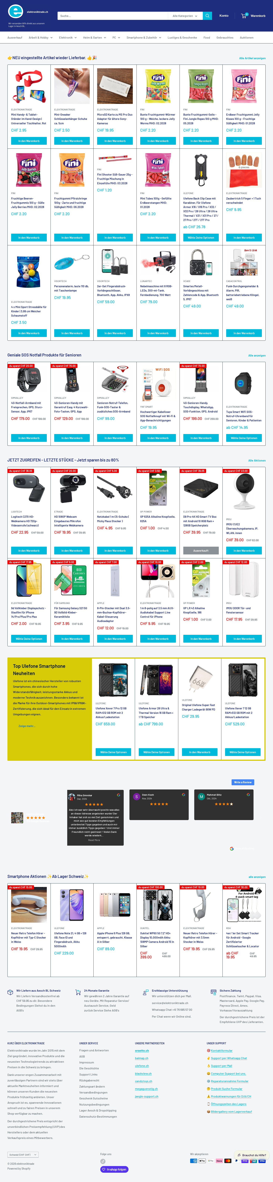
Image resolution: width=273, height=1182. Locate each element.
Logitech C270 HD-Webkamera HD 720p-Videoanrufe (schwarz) (25, 521)
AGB (82, 1056)
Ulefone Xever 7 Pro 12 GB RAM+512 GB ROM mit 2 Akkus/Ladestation (111, 713)
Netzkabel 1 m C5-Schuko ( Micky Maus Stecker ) (113, 519)
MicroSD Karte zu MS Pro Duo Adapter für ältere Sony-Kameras (114, 119)
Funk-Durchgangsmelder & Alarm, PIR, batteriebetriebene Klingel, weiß (242, 292)
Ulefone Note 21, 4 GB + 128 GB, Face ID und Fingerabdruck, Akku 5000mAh (70, 939)
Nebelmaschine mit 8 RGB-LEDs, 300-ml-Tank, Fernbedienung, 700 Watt (156, 290)
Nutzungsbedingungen (94, 1104)
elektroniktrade (21, 109)
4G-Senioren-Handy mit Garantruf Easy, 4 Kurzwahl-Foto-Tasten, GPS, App (71, 407)
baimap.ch (141, 1058)
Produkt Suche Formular (226, 1088)
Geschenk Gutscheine (93, 1098)
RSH (228, 927)
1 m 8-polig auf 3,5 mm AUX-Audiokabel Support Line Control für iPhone (157, 612)
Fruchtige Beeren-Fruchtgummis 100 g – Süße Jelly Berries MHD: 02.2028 (27, 203)
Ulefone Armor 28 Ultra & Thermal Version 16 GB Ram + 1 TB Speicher (156, 713)
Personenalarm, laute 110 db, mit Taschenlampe (71, 288)
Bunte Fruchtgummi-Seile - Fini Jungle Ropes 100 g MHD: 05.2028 (201, 119)
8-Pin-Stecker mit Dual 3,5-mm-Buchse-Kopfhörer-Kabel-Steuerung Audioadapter (113, 614)
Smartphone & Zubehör (142, 37)
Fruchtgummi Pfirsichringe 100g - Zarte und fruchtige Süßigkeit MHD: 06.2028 (70, 203)
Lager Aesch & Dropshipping (97, 1110)
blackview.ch (143, 1073)
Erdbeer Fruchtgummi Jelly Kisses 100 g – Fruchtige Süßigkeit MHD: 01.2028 (242, 119)
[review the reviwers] (90, 795)
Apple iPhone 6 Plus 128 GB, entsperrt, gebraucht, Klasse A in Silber (114, 937)
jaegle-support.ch (146, 1096)
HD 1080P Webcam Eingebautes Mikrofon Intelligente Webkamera (68, 521)
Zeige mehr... (27, 726)
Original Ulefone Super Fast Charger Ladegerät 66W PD (198, 707)
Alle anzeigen (257, 355)
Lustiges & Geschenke (182, 37)
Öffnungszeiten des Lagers (228, 1104)
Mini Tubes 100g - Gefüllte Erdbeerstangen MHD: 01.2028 (155, 203)
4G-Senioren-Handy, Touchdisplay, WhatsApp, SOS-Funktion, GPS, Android (200, 407)
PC (114, 37)
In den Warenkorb (28, 141)
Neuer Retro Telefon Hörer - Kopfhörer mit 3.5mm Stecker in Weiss (200, 937)
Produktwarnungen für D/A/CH (231, 1096)
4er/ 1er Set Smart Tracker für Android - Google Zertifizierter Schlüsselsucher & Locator (242, 939)
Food (207, 37)
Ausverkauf (14, 37)
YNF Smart (146, 406)
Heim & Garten (92, 37)
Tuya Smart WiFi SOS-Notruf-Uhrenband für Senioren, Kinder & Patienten (243, 416)
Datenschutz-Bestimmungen (98, 1116)
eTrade (58, 511)
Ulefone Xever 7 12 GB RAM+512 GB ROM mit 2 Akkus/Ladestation (238, 713)
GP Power (146, 511)
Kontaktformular (222, 1050)
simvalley (17, 397)
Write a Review (243, 782)
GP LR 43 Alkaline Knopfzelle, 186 (194, 610)
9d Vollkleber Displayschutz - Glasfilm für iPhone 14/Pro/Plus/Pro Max (28, 612)
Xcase (187, 281)
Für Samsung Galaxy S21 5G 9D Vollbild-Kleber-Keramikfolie (70, 612)
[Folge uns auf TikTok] (102, 1161)
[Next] (265, 403)
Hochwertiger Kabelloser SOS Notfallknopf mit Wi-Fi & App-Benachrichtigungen (158, 416)
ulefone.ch (142, 1065)
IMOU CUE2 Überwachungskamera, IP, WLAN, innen (242, 529)
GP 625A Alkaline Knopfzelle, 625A (157, 519)
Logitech (16, 511)
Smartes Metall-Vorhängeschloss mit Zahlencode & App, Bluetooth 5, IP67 (201, 292)
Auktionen (247, 37)
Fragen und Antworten (94, 1050)
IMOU (228, 519)
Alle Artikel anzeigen (252, 58)
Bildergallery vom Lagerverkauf (231, 1111)
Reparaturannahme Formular (229, 1081)
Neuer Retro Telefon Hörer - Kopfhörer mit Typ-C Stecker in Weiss (28, 937)
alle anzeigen (257, 876)
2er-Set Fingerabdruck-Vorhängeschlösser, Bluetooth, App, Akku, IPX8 (113, 290)
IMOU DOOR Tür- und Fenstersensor (238, 610)
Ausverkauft (201, 550)
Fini (142, 109)
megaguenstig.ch (146, 1088)
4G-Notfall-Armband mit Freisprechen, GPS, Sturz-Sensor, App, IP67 (27, 407)
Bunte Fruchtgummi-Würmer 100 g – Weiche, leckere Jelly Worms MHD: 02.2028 (157, 119)
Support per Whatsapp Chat (229, 1058)
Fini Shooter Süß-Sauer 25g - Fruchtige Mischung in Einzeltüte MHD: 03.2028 (114, 179)
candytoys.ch (143, 1081)
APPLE (100, 603)
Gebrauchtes (225, 37)
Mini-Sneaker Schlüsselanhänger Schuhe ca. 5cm (70, 119)
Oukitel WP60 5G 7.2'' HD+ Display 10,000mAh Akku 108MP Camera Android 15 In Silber (157, 939)
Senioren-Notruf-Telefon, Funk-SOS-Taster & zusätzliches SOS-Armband (113, 407)
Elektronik (66, 37)
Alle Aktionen (257, 460)
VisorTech (60, 281)
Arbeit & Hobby (38, 37)
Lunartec (146, 281)
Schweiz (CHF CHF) (19, 1154)
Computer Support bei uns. (228, 1073)
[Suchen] (207, 16)
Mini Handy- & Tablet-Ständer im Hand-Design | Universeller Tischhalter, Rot (28, 119)
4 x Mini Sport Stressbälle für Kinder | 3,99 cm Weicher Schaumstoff (29, 311)
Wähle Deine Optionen (201, 237)
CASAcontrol (234, 281)
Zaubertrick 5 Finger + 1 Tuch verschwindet (243, 200)
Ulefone (188, 193)
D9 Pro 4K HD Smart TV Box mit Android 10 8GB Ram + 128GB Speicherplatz (200, 521)
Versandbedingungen (93, 1092)
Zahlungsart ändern (92, 1086)
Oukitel (144, 927)
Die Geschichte (89, 1068)
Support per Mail (221, 1065)
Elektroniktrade (236, 406)
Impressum (86, 1062)
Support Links (88, 1074)
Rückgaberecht (89, 1080)
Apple (100, 927)
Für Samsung (62, 603)
